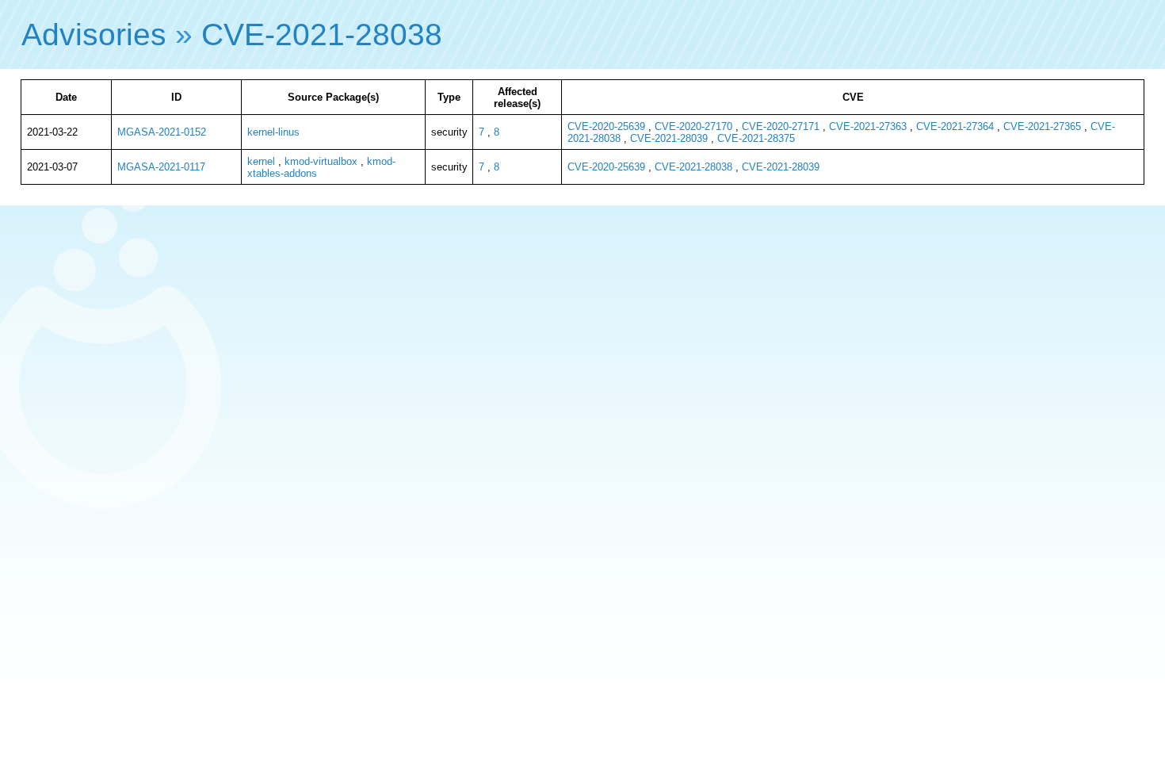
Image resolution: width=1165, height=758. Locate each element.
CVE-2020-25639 (606, 126)
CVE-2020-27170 (693, 126)
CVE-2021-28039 (669, 138)
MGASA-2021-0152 (161, 132)
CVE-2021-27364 (955, 126)
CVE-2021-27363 (868, 126)
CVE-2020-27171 (780, 126)
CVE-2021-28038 (321, 34)
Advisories (93, 34)
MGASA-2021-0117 (161, 167)
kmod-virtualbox (321, 161)
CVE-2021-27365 (1042, 126)
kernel (261, 161)
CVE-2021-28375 (756, 138)
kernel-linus (273, 132)
